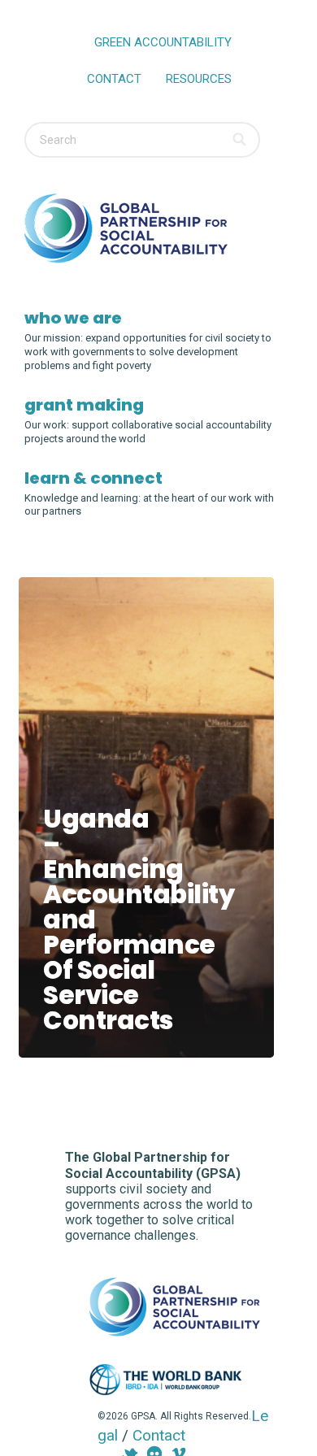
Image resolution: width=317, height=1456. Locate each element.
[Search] (240, 140)
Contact (114, 79)
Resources (199, 79)
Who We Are (73, 317)
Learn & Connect (93, 478)
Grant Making (84, 404)
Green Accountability (163, 42)
